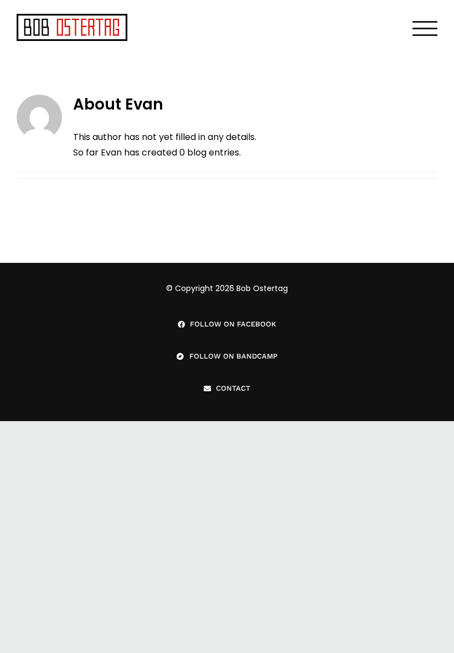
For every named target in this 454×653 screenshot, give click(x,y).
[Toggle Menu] (425, 28)
